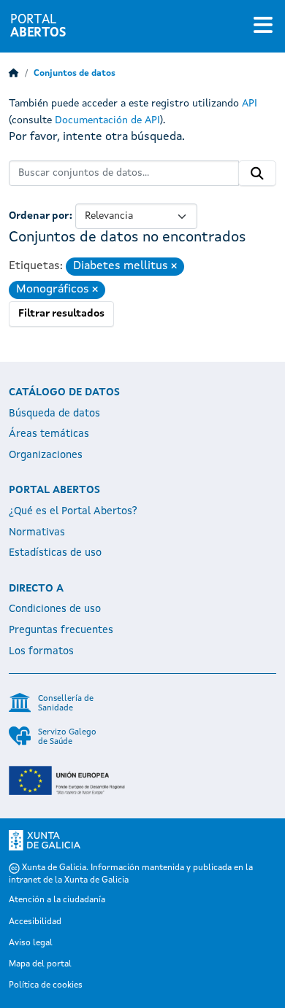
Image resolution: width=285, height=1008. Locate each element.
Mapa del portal (40, 964)
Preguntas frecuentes (61, 630)
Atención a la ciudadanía (57, 900)
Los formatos (41, 651)
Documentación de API (107, 120)
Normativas (37, 532)
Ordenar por (39, 216)
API (249, 103)
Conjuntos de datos (74, 73)
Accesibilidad (35, 922)
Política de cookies (46, 985)
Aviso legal (31, 943)
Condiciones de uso (55, 609)
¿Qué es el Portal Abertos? (73, 511)
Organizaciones (46, 455)
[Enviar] (257, 173)
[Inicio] (14, 73)
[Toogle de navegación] (263, 26)
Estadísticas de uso (55, 553)
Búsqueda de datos (54, 413)
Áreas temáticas (49, 434)
